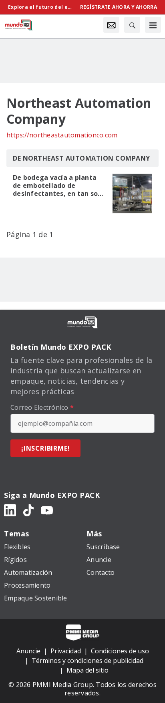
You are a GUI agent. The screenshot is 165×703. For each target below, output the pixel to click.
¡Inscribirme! (45, 448)
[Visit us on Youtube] (47, 509)
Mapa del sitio (87, 670)
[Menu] (153, 25)
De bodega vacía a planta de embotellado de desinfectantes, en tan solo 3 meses (58, 185)
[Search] (132, 25)
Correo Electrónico (42, 407)
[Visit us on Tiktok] (28, 509)
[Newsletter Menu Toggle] (111, 25)
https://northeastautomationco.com (61, 135)
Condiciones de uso (120, 651)
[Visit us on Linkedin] (10, 509)
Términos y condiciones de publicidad (87, 660)
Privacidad (65, 651)
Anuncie (28, 651)
